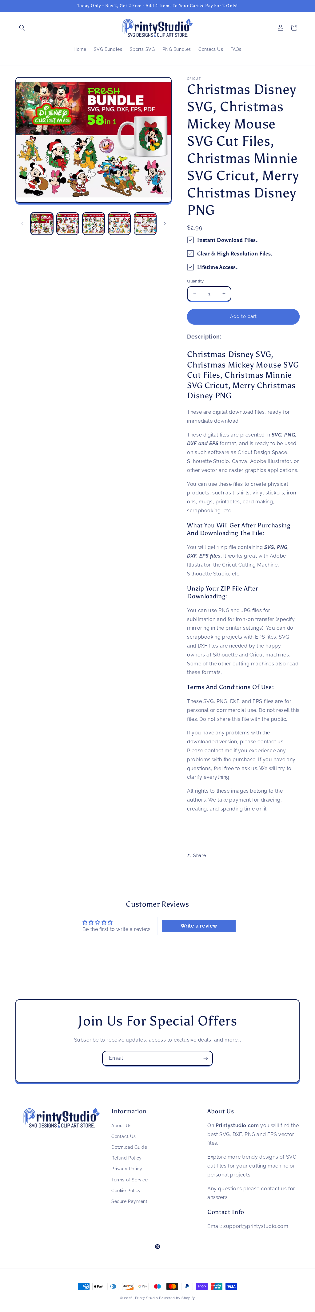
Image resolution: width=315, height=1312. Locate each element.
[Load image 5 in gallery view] (145, 223)
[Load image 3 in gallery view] (93, 223)
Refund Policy (126, 1158)
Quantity (195, 281)
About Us (121, 1125)
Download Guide (129, 1147)
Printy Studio (146, 1298)
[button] (22, 28)
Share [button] (199, 855)
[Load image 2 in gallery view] (67, 223)
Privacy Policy (126, 1168)
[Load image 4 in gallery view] (119, 223)
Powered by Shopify (177, 1298)
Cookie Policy (126, 1190)
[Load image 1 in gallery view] (41, 223)
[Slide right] (165, 223)
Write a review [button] (199, 926)
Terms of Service (129, 1179)
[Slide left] (22, 223)
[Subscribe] (205, 1058)
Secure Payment (129, 1201)
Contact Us (123, 1136)
